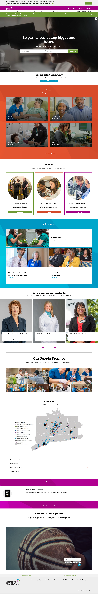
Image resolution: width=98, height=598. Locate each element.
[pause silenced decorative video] (96, 18)
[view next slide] (55, 347)
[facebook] (78, 591)
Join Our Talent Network (67, 579)
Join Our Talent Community (59, 11)
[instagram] (89, 591)
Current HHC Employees (36, 11)
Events (78, 11)
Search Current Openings (35, 579)
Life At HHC (88, 8)
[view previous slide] (43, 347)
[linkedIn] (84, 591)
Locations (75, 8)
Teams (69, 8)
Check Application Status (13, 11)
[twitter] (81, 591)
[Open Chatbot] (79, 564)
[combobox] (32, 51)
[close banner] (91, 14)
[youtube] (87, 591)
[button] (49, 154)
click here (26, 15)
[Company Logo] (9, 8)
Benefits (81, 8)
